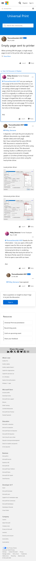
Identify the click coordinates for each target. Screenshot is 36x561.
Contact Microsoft (13, 552)
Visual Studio (5, 510)
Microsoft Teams (6, 472)
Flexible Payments (6, 415)
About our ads (21, 556)
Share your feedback (11, 339)
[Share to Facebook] (11, 351)
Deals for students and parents (9, 443)
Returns (4, 402)
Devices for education (7, 427)
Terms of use (16, 554)
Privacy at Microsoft (7, 529)
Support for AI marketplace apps (10, 497)
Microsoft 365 (5, 465)
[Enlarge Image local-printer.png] (19, 179)
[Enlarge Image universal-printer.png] (19, 209)
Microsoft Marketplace (7, 504)
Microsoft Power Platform (8, 469)
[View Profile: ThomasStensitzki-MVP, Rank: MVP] (4, 39)
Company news (6, 526)
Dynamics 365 (5, 462)
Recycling (13, 556)
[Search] (20, 3)
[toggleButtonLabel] (33, 8)
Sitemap (4, 552)
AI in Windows (5, 377)
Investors (4, 532)
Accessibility (5, 539)
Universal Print (7, 8)
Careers (4, 519)
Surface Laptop (6, 364)
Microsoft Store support (8, 399)
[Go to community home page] (6, 3)
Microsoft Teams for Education (9, 430)
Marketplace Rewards (7, 507)
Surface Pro (5, 361)
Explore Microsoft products (8, 380)
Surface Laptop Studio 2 (8, 367)
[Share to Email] (28, 351)
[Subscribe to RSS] (25, 351)
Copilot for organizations (8, 370)
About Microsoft (6, 523)
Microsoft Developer (7, 491)
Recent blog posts (10, 328)
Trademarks (24, 554)
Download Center (6, 395)
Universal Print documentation (14, 323)
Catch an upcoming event (12, 333)
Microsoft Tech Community (8, 500)
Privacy (21, 552)
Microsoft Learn (6, 494)
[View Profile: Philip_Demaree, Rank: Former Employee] (4, 77)
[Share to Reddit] (18, 351)
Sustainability (5, 542)
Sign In (31, 3)
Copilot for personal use (8, 373)
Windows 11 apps (6, 383)
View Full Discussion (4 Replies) (12, 71)
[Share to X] (15, 351)
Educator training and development (11, 440)
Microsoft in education (7, 424)
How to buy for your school (8, 437)
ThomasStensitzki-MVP (15, 38)
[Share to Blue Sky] (21, 351)
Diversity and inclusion (7, 535)
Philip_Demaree (12, 76)
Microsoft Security (6, 459)
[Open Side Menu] (2, 3)
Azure (3, 488)
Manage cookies (6, 554)
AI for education (6, 447)
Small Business (6, 478)
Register (25, 3)
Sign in (10, 302)
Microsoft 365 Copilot (7, 475)
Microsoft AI (5, 456)
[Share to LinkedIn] (8, 351)
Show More (7, 56)
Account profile (6, 392)
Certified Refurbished (7, 408)
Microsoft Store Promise (8, 412)
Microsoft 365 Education (8, 434)
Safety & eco (5, 556)
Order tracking (5, 405)
